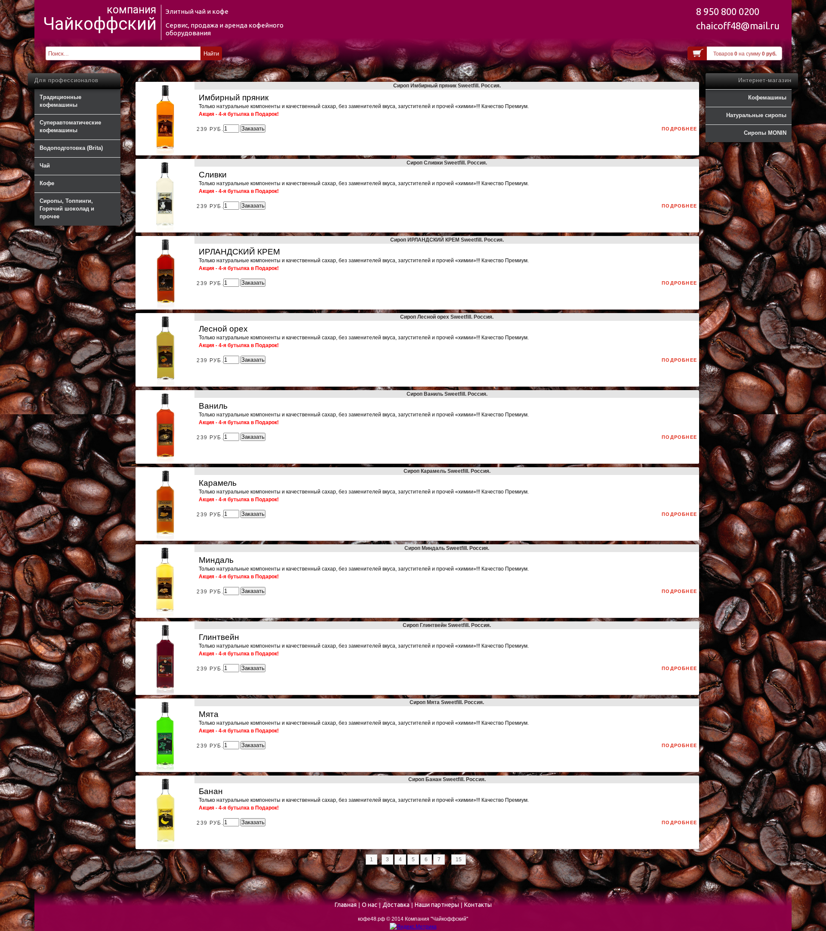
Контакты (478, 904)
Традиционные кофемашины (60, 101)
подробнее (679, 128)
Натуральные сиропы (756, 115)
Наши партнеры (437, 904)
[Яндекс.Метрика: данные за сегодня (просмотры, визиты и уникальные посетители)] (413, 927)
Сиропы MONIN (765, 133)
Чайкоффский (100, 24)
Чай (45, 165)
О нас (369, 904)
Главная (346, 904)
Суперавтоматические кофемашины (70, 126)
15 (459, 860)
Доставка (396, 904)
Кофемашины (767, 97)
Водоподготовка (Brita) (71, 148)
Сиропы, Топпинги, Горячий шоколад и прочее (67, 209)
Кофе (47, 183)
